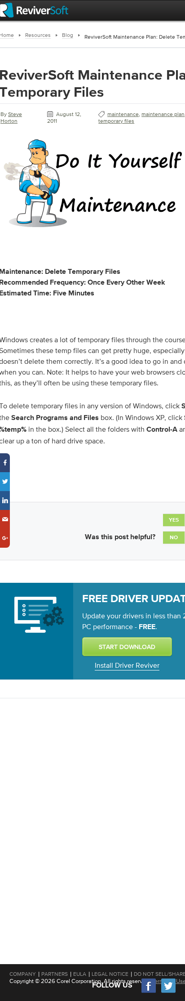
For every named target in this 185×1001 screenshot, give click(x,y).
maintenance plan (163, 114)
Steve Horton (11, 117)
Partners (54, 974)
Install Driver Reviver (127, 665)
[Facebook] (149, 992)
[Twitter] (168, 992)
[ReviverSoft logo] (34, 10)
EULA (79, 974)
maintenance (123, 114)
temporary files (116, 121)
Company (22, 974)
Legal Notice (110, 974)
